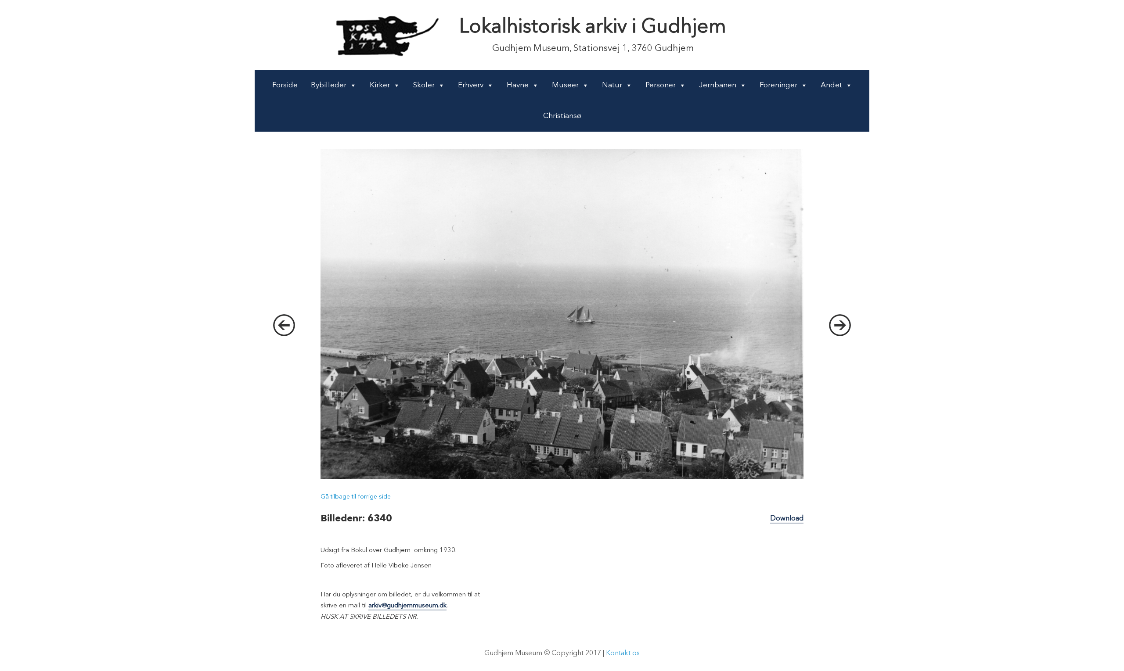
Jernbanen (717, 85)
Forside (285, 85)
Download (786, 518)
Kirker (380, 85)
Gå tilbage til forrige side (356, 497)
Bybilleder (328, 85)
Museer (565, 85)
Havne (518, 85)
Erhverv (470, 85)
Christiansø (562, 116)
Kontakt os (623, 653)
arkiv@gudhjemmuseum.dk (407, 606)
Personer (660, 85)
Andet (831, 85)
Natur (612, 85)
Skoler (424, 85)
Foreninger (778, 85)
